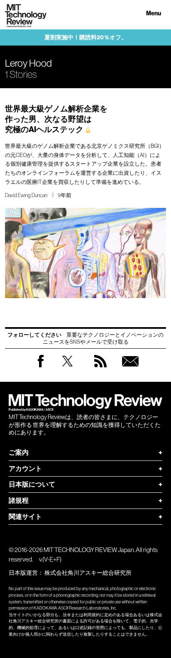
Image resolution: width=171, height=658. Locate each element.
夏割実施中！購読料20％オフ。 (85, 37)
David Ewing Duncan (26, 195)
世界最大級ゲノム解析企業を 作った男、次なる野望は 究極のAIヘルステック (56, 119)
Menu (153, 13)
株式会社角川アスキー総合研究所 (88, 572)
